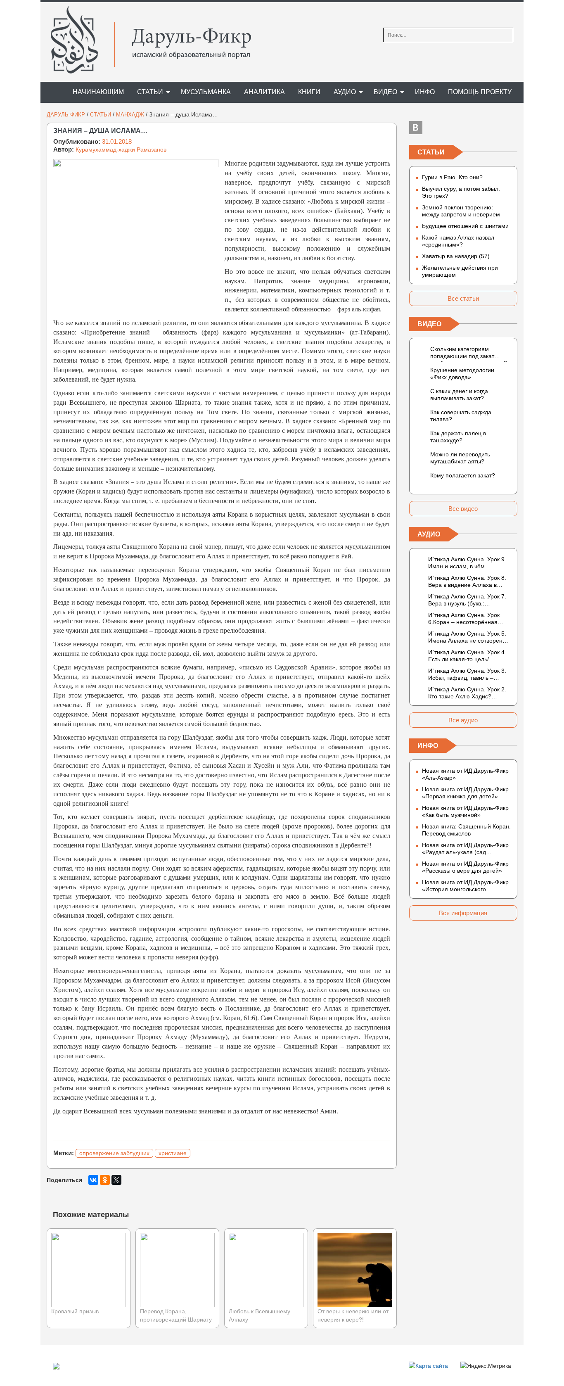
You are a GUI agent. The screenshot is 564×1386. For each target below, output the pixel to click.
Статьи (150, 91)
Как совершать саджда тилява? (460, 415)
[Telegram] (463, 127)
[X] (116, 1180)
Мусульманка (206, 91)
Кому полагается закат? (462, 475)
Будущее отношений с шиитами (465, 226)
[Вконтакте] (415, 127)
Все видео (463, 508)
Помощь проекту (480, 91)
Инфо (425, 91)
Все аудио (463, 720)
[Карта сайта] (428, 1365)
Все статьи (463, 298)
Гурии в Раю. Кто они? (452, 177)
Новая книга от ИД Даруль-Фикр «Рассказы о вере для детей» (465, 867)
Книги (309, 91)
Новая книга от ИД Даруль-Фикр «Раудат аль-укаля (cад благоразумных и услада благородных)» (465, 849)
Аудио (345, 91)
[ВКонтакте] (93, 1180)
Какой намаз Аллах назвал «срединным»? (458, 241)
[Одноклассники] (105, 1180)
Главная (52, 92)
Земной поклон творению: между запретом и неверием (461, 211)
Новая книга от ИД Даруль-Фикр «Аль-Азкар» (465, 774)
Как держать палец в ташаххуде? (458, 437)
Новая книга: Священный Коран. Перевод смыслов (466, 830)
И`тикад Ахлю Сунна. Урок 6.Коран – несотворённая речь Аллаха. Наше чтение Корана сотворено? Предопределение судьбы (464, 619)
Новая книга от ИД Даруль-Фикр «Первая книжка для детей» (465, 793)
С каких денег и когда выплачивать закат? (459, 394)
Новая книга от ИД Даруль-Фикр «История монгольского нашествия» (465, 886)
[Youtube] (510, 127)
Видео (385, 91)
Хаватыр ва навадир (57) (456, 256)
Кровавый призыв (75, 1311)
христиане (173, 1153)
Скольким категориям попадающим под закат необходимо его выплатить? (468, 354)
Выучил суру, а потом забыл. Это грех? (461, 192)
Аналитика (264, 91)
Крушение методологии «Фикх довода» (462, 373)
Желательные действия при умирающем (460, 271)
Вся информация (463, 912)
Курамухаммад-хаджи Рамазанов (121, 149)
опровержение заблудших (114, 1153)
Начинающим (98, 91)
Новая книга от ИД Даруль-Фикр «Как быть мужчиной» (465, 811)
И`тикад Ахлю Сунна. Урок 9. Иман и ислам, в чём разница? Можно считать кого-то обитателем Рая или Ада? (469, 563)
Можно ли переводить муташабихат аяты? (460, 458)
